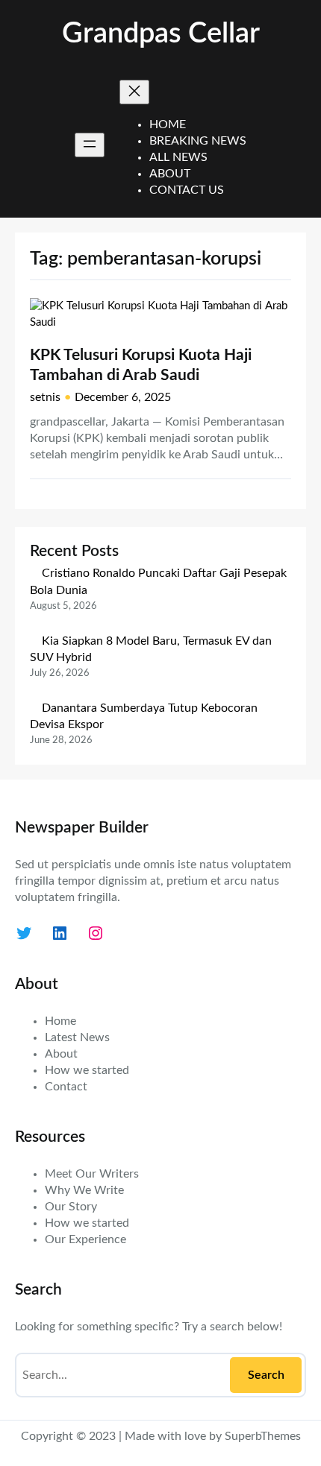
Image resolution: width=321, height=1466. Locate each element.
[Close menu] (134, 92)
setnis (45, 397)
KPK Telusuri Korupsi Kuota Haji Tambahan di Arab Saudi (141, 365)
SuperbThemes (263, 1436)
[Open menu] (90, 145)
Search (266, 1375)
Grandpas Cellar (161, 34)
